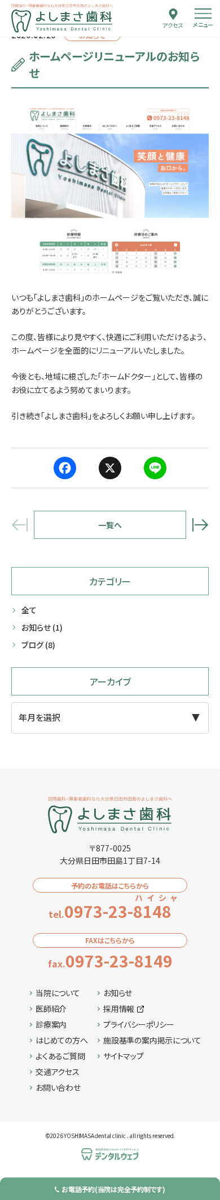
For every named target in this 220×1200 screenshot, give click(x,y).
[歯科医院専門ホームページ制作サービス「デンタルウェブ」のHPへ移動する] (110, 1154)
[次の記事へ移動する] (200, 525)
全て (29, 609)
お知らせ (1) (42, 627)
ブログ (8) (38, 644)
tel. (115, 911)
